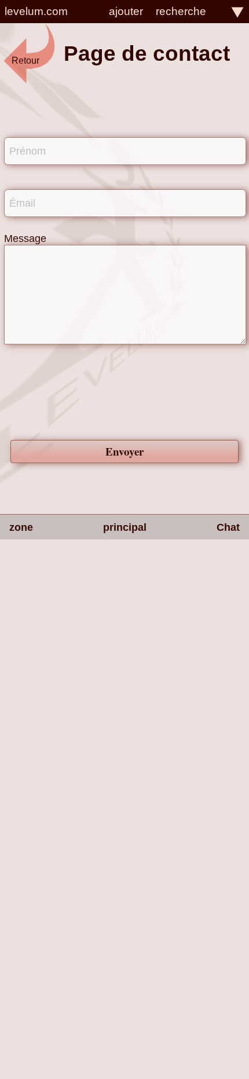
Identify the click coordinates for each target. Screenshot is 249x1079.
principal (125, 527)
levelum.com (36, 11)
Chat (228, 527)
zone (21, 527)
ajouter (126, 11)
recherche (181, 11)
